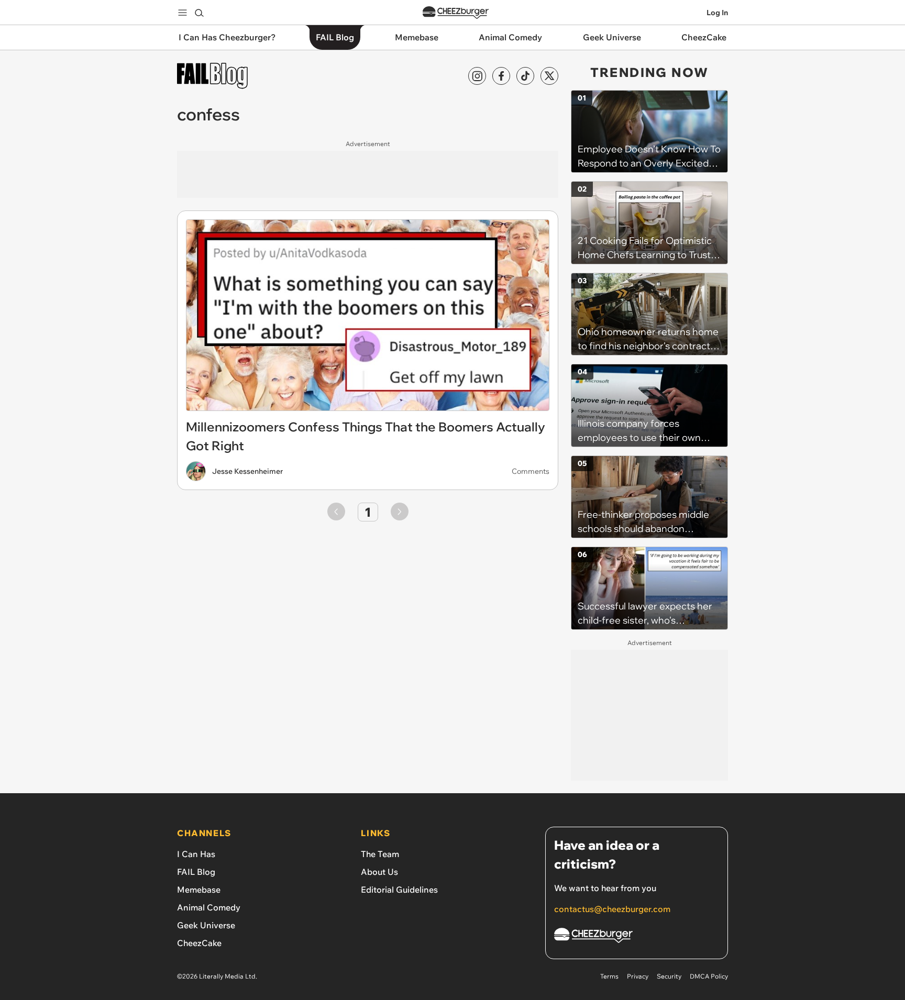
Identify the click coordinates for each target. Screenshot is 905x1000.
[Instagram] (477, 76)
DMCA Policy (709, 976)
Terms (609, 976)
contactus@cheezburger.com (612, 909)
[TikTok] (525, 76)
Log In (717, 12)
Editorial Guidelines (399, 889)
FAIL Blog (196, 871)
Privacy (637, 976)
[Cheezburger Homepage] (456, 13)
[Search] (199, 12)
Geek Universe (206, 925)
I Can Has (196, 854)
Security (669, 976)
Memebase (198, 889)
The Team (380, 854)
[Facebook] (501, 76)
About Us (379, 871)
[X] (549, 76)
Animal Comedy (208, 907)
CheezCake (199, 943)
